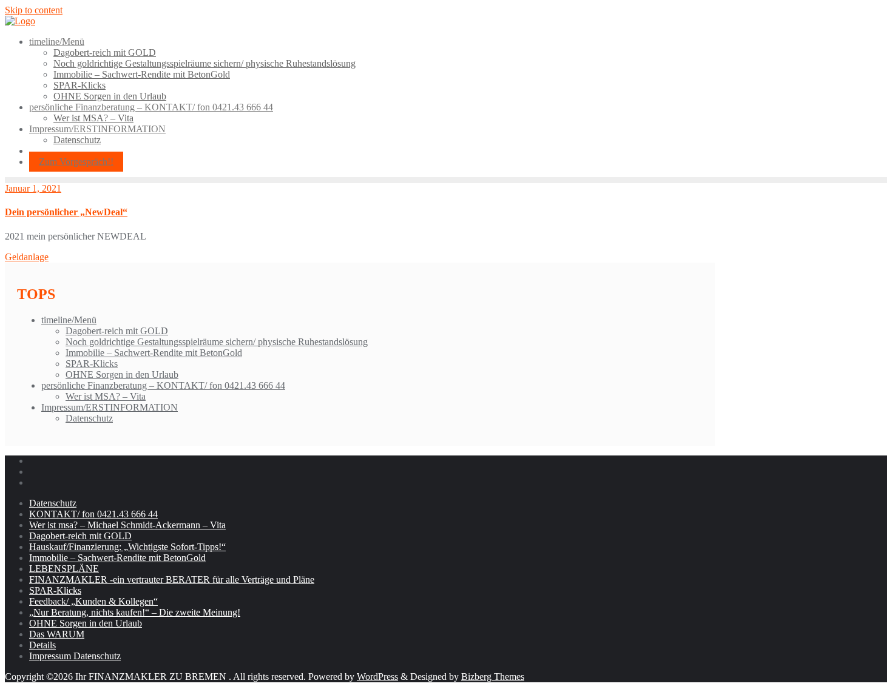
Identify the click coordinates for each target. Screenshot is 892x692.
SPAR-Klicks (92, 363)
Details (42, 645)
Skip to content (34, 10)
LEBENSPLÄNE (64, 568)
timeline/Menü (68, 320)
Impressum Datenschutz (75, 656)
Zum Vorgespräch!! (76, 161)
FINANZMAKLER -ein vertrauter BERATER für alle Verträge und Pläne (171, 579)
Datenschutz (89, 418)
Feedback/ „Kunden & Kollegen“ (93, 601)
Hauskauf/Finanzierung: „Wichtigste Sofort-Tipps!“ (127, 547)
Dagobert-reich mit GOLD (117, 331)
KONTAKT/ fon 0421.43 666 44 (93, 514)
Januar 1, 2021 (33, 188)
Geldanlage (27, 257)
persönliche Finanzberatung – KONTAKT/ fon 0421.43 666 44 (163, 385)
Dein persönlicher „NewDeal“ (66, 212)
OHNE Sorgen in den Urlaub (122, 374)
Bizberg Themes (492, 676)
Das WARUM (56, 634)
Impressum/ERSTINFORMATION (109, 407)
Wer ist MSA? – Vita (106, 396)
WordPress (377, 676)
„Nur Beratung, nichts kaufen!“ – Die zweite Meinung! (134, 612)
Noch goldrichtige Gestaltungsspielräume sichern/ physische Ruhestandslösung (217, 342)
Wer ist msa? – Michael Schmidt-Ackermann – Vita (127, 525)
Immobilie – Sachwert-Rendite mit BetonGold (154, 353)
